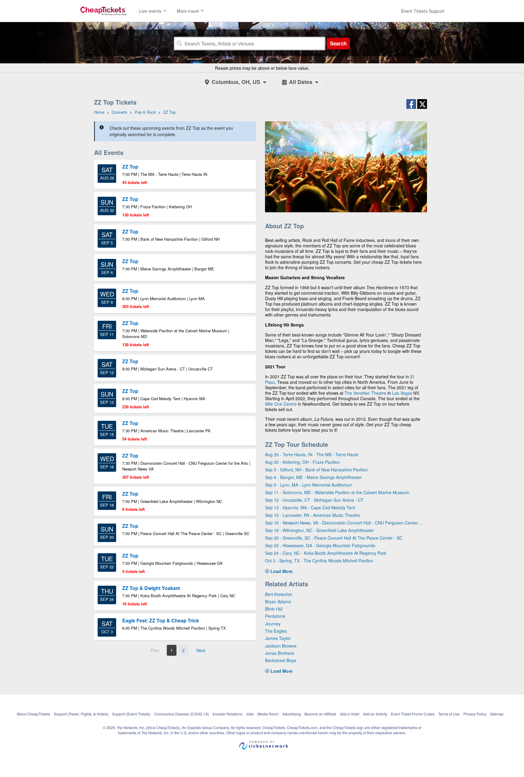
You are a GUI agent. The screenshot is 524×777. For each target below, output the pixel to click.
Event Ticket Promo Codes (413, 713)
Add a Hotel (349, 713)
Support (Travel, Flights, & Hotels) (81, 713)
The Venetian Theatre (365, 393)
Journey (272, 624)
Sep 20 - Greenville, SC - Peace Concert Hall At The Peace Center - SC (333, 538)
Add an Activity (375, 713)
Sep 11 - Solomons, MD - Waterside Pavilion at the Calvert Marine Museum (337, 492)
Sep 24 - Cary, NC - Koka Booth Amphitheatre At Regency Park (325, 553)
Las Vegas (402, 393)
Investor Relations (227, 713)
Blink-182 (274, 609)
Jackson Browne (281, 646)
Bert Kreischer (278, 594)
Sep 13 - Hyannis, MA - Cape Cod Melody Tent (310, 507)
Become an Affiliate (320, 713)
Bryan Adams (278, 601)
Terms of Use (449, 713)
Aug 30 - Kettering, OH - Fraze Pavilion (302, 462)
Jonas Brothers (279, 653)
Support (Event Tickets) (131, 713)
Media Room (268, 713)
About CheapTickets (33, 713)
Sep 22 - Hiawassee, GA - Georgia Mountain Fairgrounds (320, 545)
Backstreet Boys (280, 660)
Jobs (250, 713)
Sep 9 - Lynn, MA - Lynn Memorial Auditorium (308, 484)
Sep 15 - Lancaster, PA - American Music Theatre (312, 515)
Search (338, 43)
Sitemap (497, 713)
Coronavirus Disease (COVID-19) (181, 713)
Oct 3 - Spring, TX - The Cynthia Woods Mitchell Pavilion (319, 560)
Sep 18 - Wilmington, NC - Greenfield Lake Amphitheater (319, 530)
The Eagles (276, 631)
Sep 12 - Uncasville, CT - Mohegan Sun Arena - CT (314, 500)
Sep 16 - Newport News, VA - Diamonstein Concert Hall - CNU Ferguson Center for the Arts (343, 522)
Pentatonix (275, 616)
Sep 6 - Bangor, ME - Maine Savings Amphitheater (313, 477)
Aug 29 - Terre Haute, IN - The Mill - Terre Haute (311, 454)
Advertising (291, 713)
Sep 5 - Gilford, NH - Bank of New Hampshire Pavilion (316, 469)
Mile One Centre (281, 404)
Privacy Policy (474, 713)
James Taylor (278, 638)
